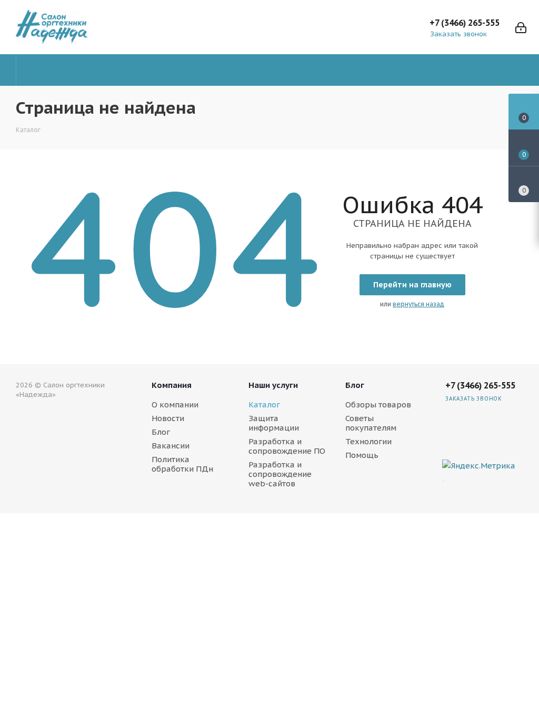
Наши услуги (273, 385)
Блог (161, 432)
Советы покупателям (370, 423)
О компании (175, 405)
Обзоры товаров (378, 405)
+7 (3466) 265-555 (465, 22)
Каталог (264, 405)
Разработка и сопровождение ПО (286, 446)
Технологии (368, 441)
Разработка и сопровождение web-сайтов (280, 474)
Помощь (361, 455)
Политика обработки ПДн (182, 464)
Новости (168, 418)
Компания (172, 385)
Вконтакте (512, 426)
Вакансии (170, 446)
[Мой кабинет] (520, 27)
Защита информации (273, 423)
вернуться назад (418, 304)
